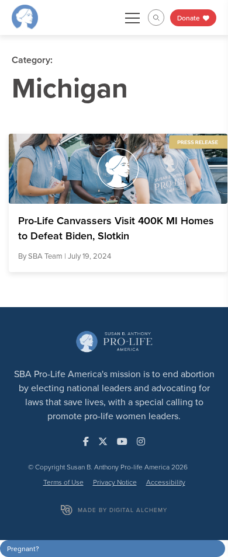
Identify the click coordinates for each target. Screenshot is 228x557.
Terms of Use (63, 482)
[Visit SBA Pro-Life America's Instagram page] (141, 441)
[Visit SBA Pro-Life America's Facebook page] (86, 441)
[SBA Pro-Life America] (25, 16)
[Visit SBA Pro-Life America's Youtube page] (122, 441)
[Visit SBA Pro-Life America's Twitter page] (103, 441)
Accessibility (165, 482)
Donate (189, 18)
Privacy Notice (115, 482)
